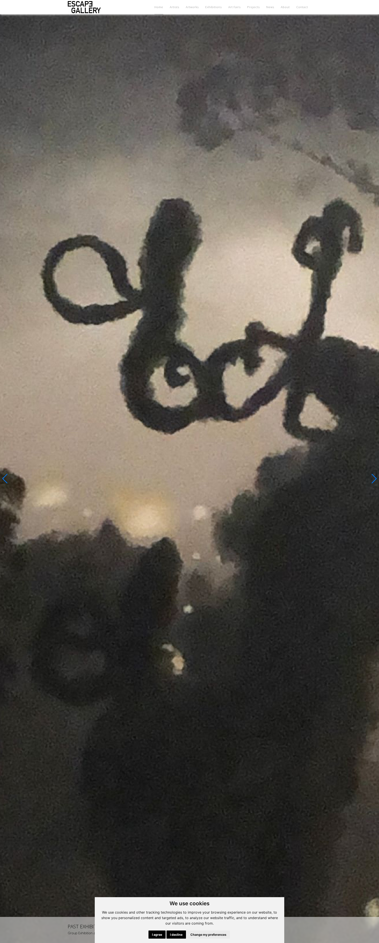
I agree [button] (157, 934)
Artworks (192, 7)
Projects (253, 7)
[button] (5, 478)
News (270, 7)
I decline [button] (176, 934)
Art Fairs (234, 7)
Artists (174, 7)
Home (158, 7)
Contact (302, 7)
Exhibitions (213, 7)
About (285, 7)
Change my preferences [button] (208, 934)
